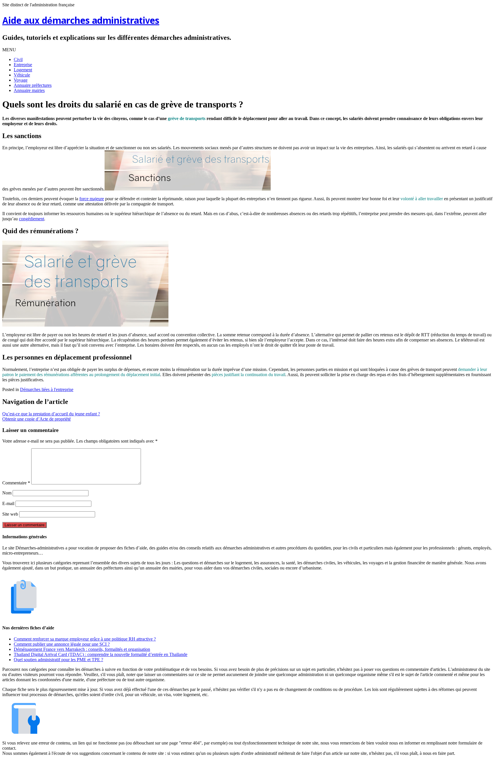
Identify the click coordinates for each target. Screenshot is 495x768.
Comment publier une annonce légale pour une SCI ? (62, 644)
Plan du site (248, 763)
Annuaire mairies (29, 90)
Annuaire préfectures (33, 85)
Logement (23, 69)
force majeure (91, 198)
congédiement (31, 218)
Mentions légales (219, 763)
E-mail (8, 503)
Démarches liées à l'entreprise (46, 389)
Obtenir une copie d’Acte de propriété (36, 419)
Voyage (21, 80)
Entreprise (23, 64)
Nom (6, 492)
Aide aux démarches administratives (80, 21)
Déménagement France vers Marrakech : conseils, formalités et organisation (82, 649)
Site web (10, 514)
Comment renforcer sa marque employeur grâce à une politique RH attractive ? (85, 639)
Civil (18, 59)
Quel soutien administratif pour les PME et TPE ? (58, 659)
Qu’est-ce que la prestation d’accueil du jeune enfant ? (51, 413)
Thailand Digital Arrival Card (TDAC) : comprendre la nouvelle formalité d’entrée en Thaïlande (100, 654)
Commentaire (16, 482)
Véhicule (22, 74)
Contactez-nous (277, 763)
